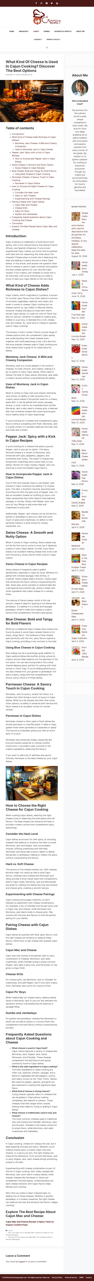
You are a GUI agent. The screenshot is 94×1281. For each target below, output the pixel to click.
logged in (22, 1261)
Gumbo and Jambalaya (26, 214)
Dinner (47, 31)
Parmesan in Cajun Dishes (27, 183)
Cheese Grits (21, 208)
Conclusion (17, 223)
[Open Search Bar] (47, 47)
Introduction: (18, 134)
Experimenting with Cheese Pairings (32, 198)
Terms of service (71, 1277)
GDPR (81, 1277)
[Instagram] (41, 3)
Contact (38, 39)
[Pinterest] (46, 3)
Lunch (36, 31)
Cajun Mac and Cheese (26, 205)
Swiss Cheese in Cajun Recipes (30, 168)
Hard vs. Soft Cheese (25, 195)
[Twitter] (52, 3)
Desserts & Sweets (62, 31)
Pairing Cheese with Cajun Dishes (28, 202)
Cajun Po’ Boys (22, 211)
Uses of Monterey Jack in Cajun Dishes (34, 149)
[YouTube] (57, 3)
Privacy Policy (53, 39)
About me (80, 31)
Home (11, 31)
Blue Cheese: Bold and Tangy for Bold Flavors (34, 171)
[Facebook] (36, 3)
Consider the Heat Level (26, 192)
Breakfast (23, 31)
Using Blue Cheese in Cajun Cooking (32, 174)
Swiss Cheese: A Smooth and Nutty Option (33, 165)
